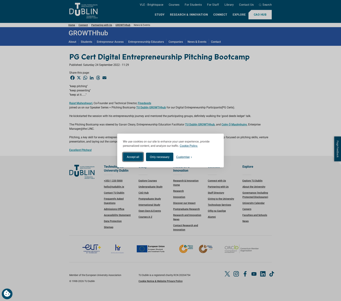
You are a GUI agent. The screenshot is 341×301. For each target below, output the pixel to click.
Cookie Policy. (189, 146)
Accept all (133, 157)
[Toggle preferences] (7, 294)
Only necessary (159, 157)
